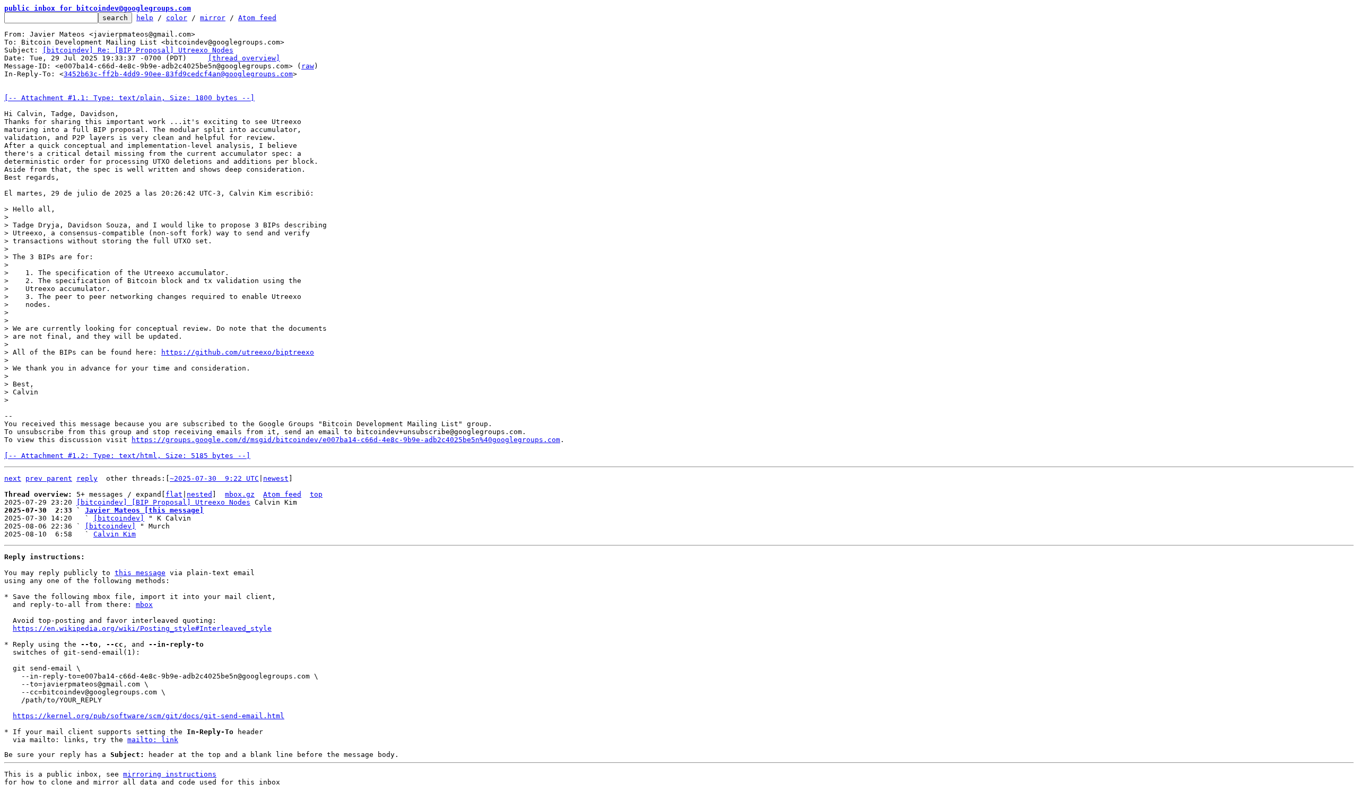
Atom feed (257, 18)
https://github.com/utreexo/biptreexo (237, 352)
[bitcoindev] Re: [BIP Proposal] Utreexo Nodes (137, 50)
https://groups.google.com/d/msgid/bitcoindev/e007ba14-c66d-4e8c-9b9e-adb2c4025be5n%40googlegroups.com (346, 440)
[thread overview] (244, 58)
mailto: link (152, 740)
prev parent (48, 478)
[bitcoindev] (118, 518)
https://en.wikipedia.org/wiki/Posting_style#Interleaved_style (142, 628)
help (144, 18)
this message (140, 573)
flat (174, 494)
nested (199, 494)
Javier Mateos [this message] (144, 510)
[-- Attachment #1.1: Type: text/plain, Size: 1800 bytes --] (129, 98)
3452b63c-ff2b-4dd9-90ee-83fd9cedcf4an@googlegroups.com (178, 74)
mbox (144, 605)
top (316, 494)
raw (307, 66)
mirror (212, 18)
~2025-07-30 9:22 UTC (214, 478)
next (12, 478)
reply (87, 478)
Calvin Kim (114, 534)
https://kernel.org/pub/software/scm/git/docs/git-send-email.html (148, 716)
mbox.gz (240, 494)
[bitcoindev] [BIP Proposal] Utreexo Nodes (163, 502)
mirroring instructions (169, 774)
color (176, 18)
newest (276, 478)
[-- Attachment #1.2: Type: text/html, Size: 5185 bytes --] (127, 456)
